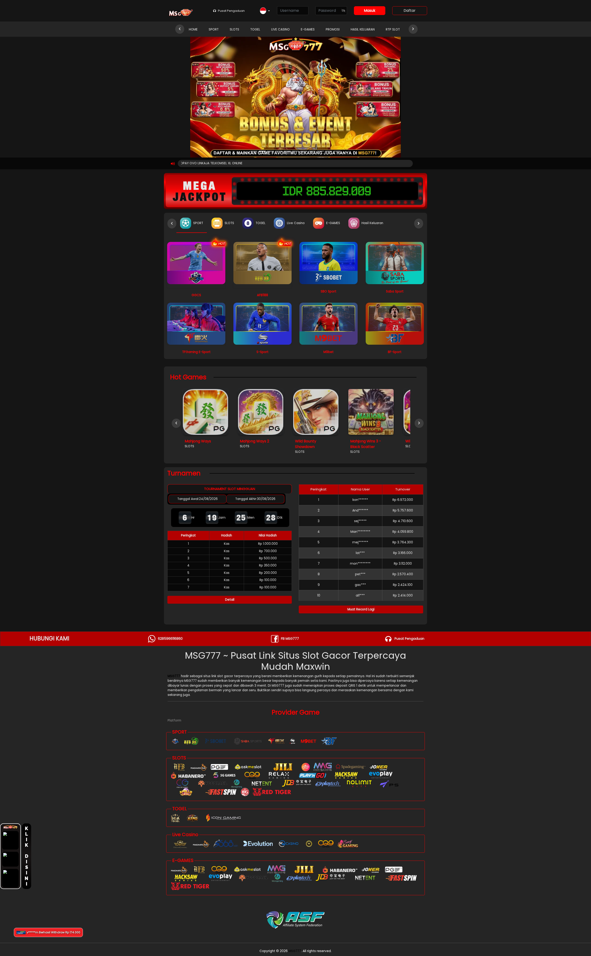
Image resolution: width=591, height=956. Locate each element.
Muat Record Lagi (360, 609)
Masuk (369, 10)
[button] (265, 11)
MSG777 (174, 676)
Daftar (410, 10)
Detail (229, 599)
